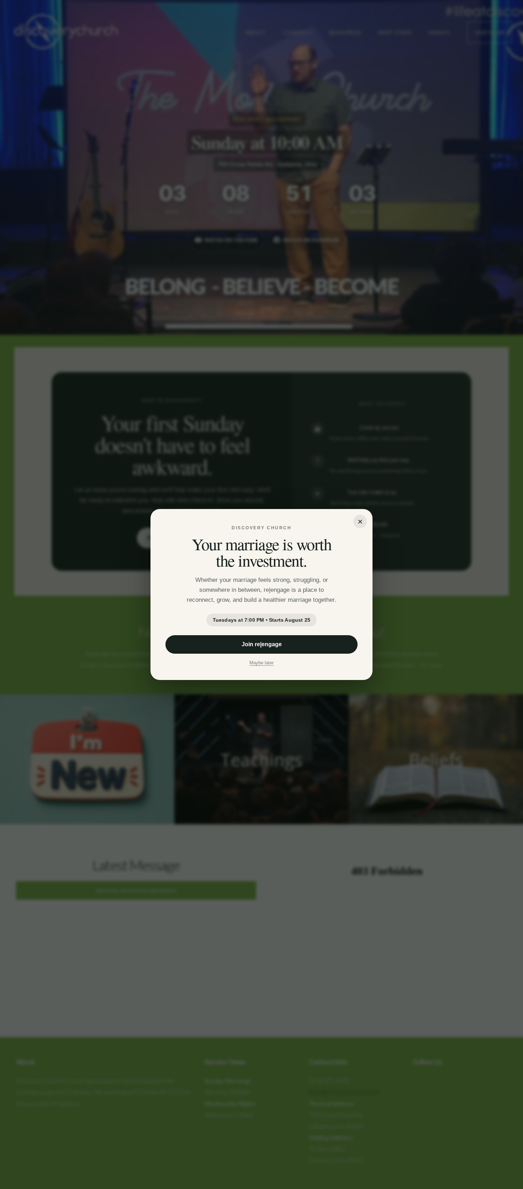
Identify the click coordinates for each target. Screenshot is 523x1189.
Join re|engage (262, 644)
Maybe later (261, 662)
